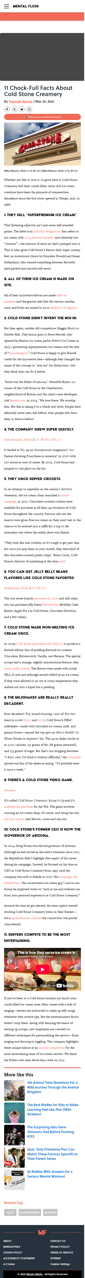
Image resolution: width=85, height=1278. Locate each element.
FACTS (10, 1212)
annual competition (52, 1047)
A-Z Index (9, 1264)
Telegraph (74, 757)
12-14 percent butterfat (39, 237)
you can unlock (14, 819)
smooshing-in (18, 353)
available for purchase (18, 806)
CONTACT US (57, 1241)
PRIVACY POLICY (60, 1247)
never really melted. (17, 668)
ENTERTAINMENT (30, 1212)
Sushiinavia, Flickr (16, 588)
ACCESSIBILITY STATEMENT (19, 1258)
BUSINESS (50, 1212)
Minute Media (34, 1274)
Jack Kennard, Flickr (18, 439)
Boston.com (18, 400)
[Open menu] (6, 6)
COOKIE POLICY (12, 1252)
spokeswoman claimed (26, 918)
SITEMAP (55, 1258)
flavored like (50, 604)
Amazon (9, 790)
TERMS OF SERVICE (61, 1252)
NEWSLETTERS (11, 1247)
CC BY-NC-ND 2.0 (48, 439)
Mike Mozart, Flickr (53, 171)
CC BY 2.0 (72, 171)
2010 (28, 720)
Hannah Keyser (21, 101)
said (62, 561)
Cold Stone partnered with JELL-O (40, 643)
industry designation (47, 231)
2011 (41, 720)
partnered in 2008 (46, 598)
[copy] (29, 109)
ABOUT (7, 1241)
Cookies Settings (60, 1264)
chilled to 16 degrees (63, 307)
